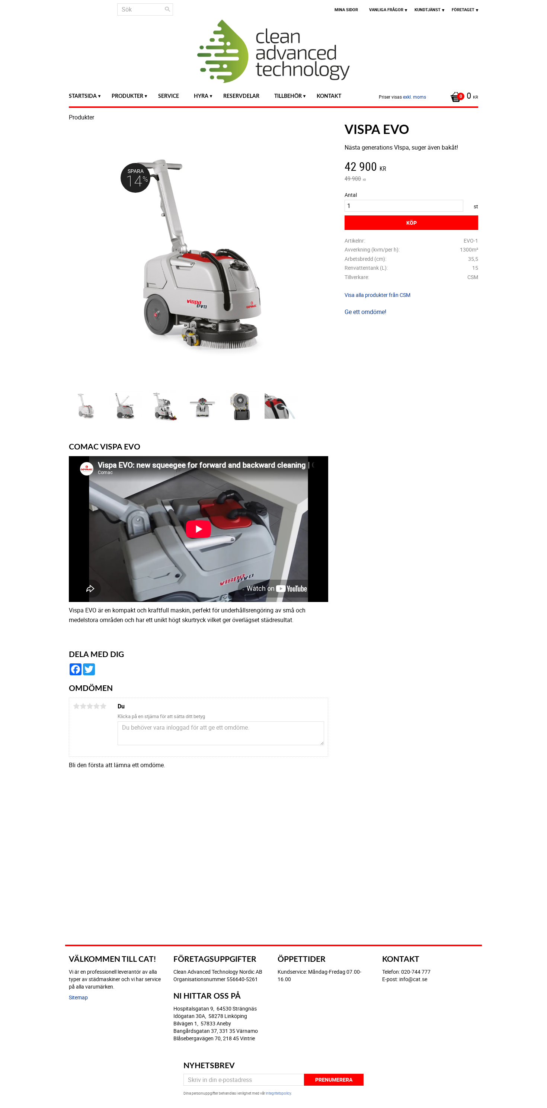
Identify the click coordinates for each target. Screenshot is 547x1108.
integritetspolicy (278, 1093)
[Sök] (167, 9)
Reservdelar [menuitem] (241, 96)
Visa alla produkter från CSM (377, 294)
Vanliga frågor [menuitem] (386, 9)
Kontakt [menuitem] (329, 96)
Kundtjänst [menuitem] (428, 9)
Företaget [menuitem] (463, 9)
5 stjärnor (103, 706)
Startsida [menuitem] (83, 96)
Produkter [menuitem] (127, 96)
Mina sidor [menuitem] (346, 9)
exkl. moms (414, 97)
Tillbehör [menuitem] (288, 96)
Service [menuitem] (168, 96)
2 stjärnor (83, 706)
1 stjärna (76, 706)
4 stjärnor (96, 706)
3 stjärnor (89, 706)
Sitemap (78, 997)
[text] (411, 167)
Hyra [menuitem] (201, 96)
